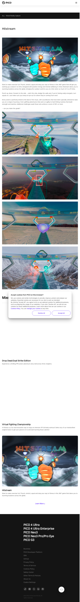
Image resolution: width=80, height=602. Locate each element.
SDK (25, 555)
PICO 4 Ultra (32, 525)
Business (27, 549)
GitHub (26, 559)
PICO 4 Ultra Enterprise (39, 528)
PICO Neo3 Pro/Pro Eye (39, 536)
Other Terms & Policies (32, 575)
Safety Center (29, 572)
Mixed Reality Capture (13, 16)
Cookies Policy (29, 569)
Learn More (39, 503)
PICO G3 (29, 540)
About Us (27, 579)
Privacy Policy (29, 562)
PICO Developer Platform (33, 552)
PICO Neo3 (31, 532)
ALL (3, 16)
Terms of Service (30, 565)
